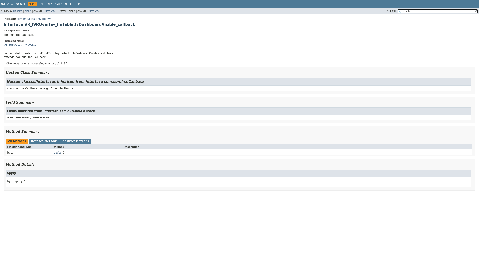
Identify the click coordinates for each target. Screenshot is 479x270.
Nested (17, 11)
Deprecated (54, 4)
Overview (7, 4)
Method (50, 11)
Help (77, 4)
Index (67, 4)
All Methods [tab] (17, 141)
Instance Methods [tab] (44, 141)
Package (20, 4)
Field (28, 11)
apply (57, 152)
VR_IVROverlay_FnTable (20, 45)
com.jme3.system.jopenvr (34, 18)
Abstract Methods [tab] (75, 141)
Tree (42, 4)
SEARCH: (392, 11)
